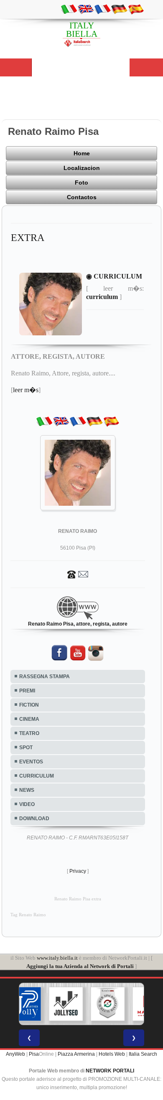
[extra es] (135, 8)
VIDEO (27, 804)
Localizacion (82, 168)
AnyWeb (15, 1054)
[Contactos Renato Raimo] (77, 574)
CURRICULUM (36, 776)
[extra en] (85, 8)
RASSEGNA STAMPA (44, 676)
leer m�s (25, 389)
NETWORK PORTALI (110, 1071)
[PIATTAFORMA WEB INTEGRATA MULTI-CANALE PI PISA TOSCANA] (108, 1004)
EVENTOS (31, 762)
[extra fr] (102, 8)
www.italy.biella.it (57, 958)
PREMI (27, 691)
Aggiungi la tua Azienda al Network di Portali (80, 966)
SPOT (26, 747)
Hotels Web (112, 1054)
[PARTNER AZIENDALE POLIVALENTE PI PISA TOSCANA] (24, 1004)
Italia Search (143, 1054)
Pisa (34, 1054)
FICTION (29, 705)
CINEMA (29, 719)
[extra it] (69, 8)
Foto (81, 182)
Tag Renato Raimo (28, 914)
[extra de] (119, 8)
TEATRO (29, 733)
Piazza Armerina (76, 1054)
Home (82, 153)
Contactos (82, 197)
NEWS (26, 790)
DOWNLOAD (34, 818)
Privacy (77, 871)
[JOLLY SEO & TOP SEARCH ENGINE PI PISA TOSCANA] (66, 1004)
